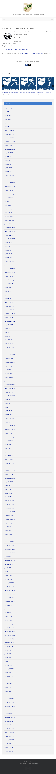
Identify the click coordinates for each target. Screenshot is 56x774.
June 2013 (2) (8, 654)
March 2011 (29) (9, 695)
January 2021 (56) (9, 347)
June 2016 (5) (8, 526)
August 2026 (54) (9, 108)
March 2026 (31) (9, 126)
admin (5, 53)
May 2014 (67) (8, 612)
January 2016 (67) (9, 545)
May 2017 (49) (8, 489)
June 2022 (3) (8, 287)
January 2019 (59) (9, 422)
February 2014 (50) (9, 624)
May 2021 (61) (8, 332)
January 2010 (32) (9, 728)
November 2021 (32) (10, 313)
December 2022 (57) (10, 268)
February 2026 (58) (9, 130)
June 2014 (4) (8, 609)
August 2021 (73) (9, 325)
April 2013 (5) (8, 661)
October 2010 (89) (9, 713)
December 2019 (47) (10, 384)
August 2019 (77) (9, 399)
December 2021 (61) (10, 310)
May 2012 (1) (8, 672)
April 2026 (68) (8, 123)
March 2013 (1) (8, 665)
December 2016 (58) (10, 508)
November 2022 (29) (10, 272)
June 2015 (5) (8, 568)
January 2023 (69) (9, 265)
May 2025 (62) (8, 164)
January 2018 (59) (9, 463)
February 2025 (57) (9, 175)
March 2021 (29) (9, 340)
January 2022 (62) (9, 306)
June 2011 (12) (8, 683)
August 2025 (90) (9, 153)
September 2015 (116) (10, 560)
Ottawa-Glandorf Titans (25, 53)
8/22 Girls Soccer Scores (27, 92)
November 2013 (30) (10, 635)
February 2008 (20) (9, 740)
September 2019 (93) (10, 396)
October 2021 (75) (9, 317)
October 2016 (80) (9, 515)
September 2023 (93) (10, 239)
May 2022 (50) (8, 291)
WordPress (35, 763)
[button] (3, 86)
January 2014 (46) (9, 627)
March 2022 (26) (9, 298)
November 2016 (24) (10, 512)
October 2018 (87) (9, 433)
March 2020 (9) (8, 373)
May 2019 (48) (8, 407)
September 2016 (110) (10, 519)
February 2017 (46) (9, 500)
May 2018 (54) (8, 448)
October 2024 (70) (9, 190)
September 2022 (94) (10, 280)
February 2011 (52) (9, 698)
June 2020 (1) (8, 369)
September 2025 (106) (10, 149)
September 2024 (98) (10, 194)
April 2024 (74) (8, 212)
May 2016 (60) (8, 530)
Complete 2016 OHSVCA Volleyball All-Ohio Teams (15, 49)
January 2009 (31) (9, 736)
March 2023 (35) (9, 257)
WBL (42, 53)
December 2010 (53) (10, 706)
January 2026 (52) (9, 134)
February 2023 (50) (9, 261)
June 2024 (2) (8, 205)
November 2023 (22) (10, 231)
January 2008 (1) (9, 743)
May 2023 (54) (8, 250)
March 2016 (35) (9, 538)
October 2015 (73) (9, 556)
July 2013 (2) (8, 650)
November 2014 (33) (10, 594)
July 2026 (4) (8, 111)
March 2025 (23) (9, 171)
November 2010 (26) (10, 710)
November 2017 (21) (10, 470)
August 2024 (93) (9, 197)
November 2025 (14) (10, 141)
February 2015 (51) (9, 583)
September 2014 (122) (10, 601)
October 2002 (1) (9, 747)
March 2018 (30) (9, 455)
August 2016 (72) (9, 523)
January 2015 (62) (9, 586)
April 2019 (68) (8, 411)
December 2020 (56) (10, 351)
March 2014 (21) (9, 620)
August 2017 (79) (9, 482)
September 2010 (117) (10, 717)
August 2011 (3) (8, 676)
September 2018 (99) (10, 437)
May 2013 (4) (8, 657)
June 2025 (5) (8, 160)
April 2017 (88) (8, 493)
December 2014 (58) (10, 590)
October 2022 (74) (9, 276)
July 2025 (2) (8, 156)
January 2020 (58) (9, 381)
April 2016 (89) (8, 534)
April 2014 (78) (8, 616)
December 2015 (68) (10, 549)
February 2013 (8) (9, 669)
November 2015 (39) (10, 553)
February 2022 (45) (9, 302)
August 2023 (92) (9, 242)
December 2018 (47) (10, 426)
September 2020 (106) (10, 362)
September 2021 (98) (10, 321)
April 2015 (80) (8, 575)
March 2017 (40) (9, 497)
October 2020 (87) (9, 358)
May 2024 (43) (8, 209)
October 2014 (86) (9, 597)
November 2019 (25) (10, 388)
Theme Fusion (37, 761)
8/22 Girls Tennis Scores (44, 92)
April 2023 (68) (8, 254)
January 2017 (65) (9, 504)
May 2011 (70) (8, 687)
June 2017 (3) (8, 485)
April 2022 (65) (8, 295)
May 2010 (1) (8, 725)
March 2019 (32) (9, 414)
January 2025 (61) (9, 179)
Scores (33, 53)
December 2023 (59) (10, 227)
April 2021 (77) (8, 336)
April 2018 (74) (8, 452)
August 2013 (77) (9, 646)
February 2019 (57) (9, 418)
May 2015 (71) (8, 571)
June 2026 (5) (8, 115)
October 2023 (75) (9, 235)
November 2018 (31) (10, 429)
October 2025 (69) (9, 145)
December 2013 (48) (10, 631)
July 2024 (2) (8, 201)
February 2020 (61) (9, 377)
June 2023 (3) (8, 246)
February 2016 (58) (9, 541)
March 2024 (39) (9, 216)
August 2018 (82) (9, 440)
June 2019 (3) (8, 403)
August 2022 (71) (9, 283)
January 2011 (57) (9, 702)
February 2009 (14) (9, 732)
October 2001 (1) (9, 751)
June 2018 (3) (8, 444)
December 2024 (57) (10, 182)
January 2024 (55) (9, 224)
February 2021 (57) (9, 343)
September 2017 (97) (10, 478)
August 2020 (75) (9, 366)
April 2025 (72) (8, 168)
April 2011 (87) (8, 691)
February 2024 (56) (9, 220)
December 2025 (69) (10, 138)
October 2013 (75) (9, 639)
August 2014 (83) (9, 605)
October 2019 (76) (9, 392)
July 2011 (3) (8, 680)
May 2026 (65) (8, 119)
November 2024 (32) (10, 186)
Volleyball (38, 53)
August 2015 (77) (9, 564)
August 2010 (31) (9, 721)
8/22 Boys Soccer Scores (10, 92)
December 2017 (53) (10, 467)
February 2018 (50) (9, 459)
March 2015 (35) (9, 579)
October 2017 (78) (9, 474)
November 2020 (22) (10, 354)
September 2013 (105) (10, 642)
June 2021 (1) (8, 328)
